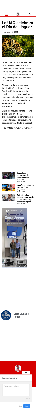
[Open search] (30, 14)
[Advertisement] (18, 5)
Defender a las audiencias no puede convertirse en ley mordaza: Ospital (25, 198)
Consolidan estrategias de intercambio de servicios (23, 176)
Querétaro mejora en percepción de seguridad (25, 187)
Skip (20, 406)
